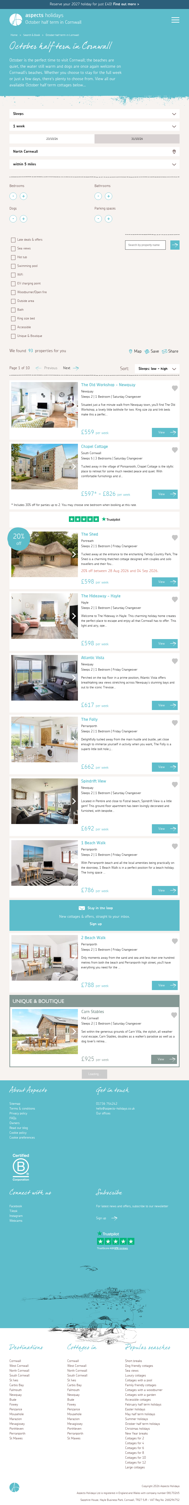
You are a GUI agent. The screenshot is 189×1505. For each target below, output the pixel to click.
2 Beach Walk (93, 941)
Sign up (96, 924)
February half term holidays (143, 1404)
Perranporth (17, 1433)
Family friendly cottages (140, 1385)
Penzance (15, 1409)
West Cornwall (19, 1366)
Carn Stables (92, 1015)
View (161, 432)
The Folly (89, 723)
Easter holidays (135, 1409)
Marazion (15, 1419)
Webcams (15, 1220)
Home (14, 35)
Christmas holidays (137, 1428)
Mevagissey (17, 1424)
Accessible (24, 327)
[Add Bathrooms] (108, 196)
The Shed (89, 537)
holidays (44, 15)
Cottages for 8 (134, 1453)
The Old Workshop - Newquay (108, 388)
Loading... (94, 1074)
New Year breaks (136, 1433)
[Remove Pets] (13, 218)
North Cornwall (25, 151)
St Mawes (16, 1438)
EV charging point (29, 283)
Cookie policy (18, 1132)
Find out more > (126, 4)
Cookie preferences (22, 1137)
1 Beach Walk (93, 846)
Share (173, 351)
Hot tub (22, 257)
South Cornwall (19, 1375)
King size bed (26, 318)
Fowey (13, 1404)
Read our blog (18, 1128)
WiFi (20, 274)
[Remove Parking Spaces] (98, 218)
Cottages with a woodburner (143, 1390)
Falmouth (15, 1390)
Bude (12, 1399)
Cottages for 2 (134, 1438)
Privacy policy (18, 1113)
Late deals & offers (29, 239)
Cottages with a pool (138, 1380)
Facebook (15, 1206)
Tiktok (13, 1211)
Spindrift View (93, 784)
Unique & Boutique (29, 336)
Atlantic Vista (92, 661)
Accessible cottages (138, 1399)
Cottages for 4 (134, 1443)
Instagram (16, 1216)
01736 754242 (106, 1103)
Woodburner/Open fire (32, 292)
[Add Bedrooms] (23, 196)
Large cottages (135, 1467)
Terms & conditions (22, 1108)
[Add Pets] (23, 218)
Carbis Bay (16, 1385)
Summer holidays (136, 1419)
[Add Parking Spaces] (108, 218)
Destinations (26, 1348)
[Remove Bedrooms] (13, 196)
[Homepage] (15, 20)
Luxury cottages (135, 1375)
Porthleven (16, 1428)
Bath (20, 309)
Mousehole (16, 1414)
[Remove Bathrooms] (98, 196)
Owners (14, 1123)
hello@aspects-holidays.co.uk (115, 1108)
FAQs (12, 1118)
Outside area (25, 301)
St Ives (13, 1380)
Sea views (24, 248)
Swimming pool (27, 266)
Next (66, 368)
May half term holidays (140, 1414)
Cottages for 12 (135, 1462)
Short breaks (133, 1361)
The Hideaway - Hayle (101, 599)
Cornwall (15, 1361)
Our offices (103, 1113)
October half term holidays (142, 1424)
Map (138, 351)
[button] (73, 405)
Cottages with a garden (140, 1395)
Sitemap (14, 1103)
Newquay (15, 1395)
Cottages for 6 (134, 1448)
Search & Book (31, 35)
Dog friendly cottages (139, 1366)
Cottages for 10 (135, 1457)
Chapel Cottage (94, 450)
